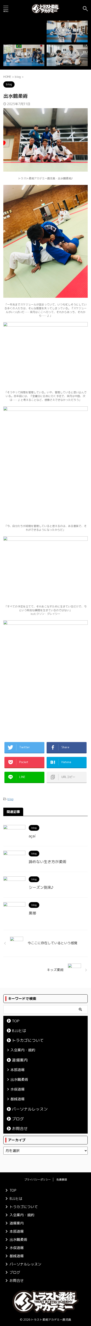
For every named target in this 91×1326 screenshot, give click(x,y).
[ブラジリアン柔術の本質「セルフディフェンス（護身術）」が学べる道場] (45, 8)
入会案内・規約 (22, 1050)
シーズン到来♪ (41, 887)
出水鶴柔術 (19, 1079)
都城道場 (17, 1099)
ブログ (18, 1119)
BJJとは (19, 1030)
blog (10, 799)
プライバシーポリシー (37, 1179)
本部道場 (17, 1069)
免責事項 (61, 1179)
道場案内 (20, 1060)
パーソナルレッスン (30, 1109)
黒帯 (32, 913)
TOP (15, 1021)
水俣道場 (17, 1089)
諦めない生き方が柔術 (47, 861)
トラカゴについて (28, 1040)
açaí (32, 835)
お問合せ (20, 1128)
